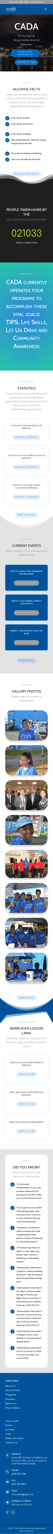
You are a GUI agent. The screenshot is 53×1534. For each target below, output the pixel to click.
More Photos (26, 998)
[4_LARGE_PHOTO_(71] (26, 740)
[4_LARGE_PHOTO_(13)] (26, 775)
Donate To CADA (26, 62)
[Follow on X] (13, 1512)
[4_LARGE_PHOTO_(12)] (26, 844)
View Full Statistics (26, 437)
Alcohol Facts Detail (26, 174)
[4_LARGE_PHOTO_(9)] (26, 982)
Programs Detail (26, 357)
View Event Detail (26, 583)
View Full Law (26, 1074)
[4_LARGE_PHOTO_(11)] (26, 912)
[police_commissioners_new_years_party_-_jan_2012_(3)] (26, 809)
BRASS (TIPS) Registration (25, 53)
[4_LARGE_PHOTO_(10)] (26, 947)
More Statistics (27, 515)
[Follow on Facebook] (7, 1512)
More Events (26, 660)
